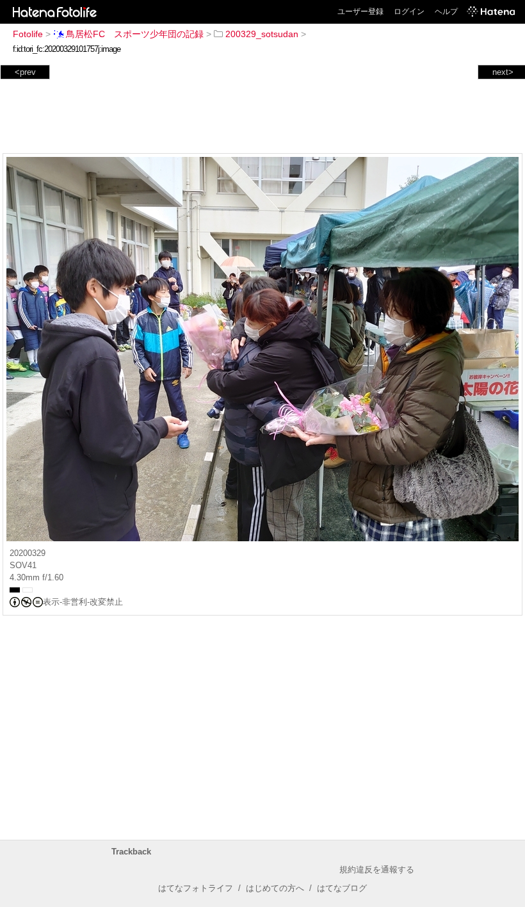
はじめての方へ (275, 888)
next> (502, 72)
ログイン (409, 11)
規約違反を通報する (376, 869)
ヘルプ (446, 11)
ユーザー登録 (360, 11)
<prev (25, 72)
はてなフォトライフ (195, 888)
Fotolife (28, 34)
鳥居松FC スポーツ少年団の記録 (135, 34)
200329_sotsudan (261, 34)
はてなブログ (342, 888)
